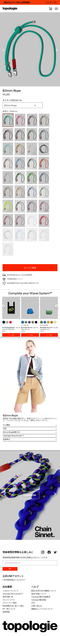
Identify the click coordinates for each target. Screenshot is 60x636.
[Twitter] (55, 554)
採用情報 (6, 612)
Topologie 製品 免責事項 (40, 597)
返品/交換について (38, 594)
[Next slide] (57, 50)
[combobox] (23, 105)
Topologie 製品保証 (38, 600)
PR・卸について (9, 609)
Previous (5, 306)
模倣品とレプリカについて (41, 609)
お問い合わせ (36, 606)
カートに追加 (11, 334)
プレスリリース (9, 600)
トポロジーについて (10, 591)
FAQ (33, 603)
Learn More (30, 495)
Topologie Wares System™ (13, 594)
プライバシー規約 (10, 603)
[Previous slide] (3, 50)
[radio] (8, 120)
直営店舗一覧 (8, 597)
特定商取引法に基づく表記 (13, 606)
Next (55, 306)
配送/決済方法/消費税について (43, 591)
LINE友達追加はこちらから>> (14, 580)
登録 (10, 568)
